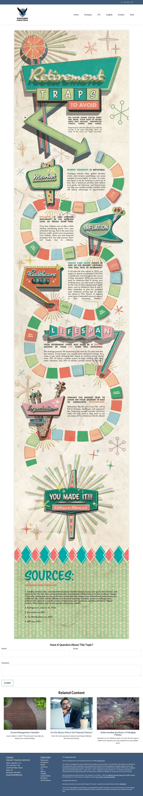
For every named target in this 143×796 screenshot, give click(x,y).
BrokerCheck (101, 761)
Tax (42, 769)
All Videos (44, 778)
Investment (44, 762)
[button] (88, 14)
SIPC (124, 784)
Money (43, 771)
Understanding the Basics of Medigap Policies (118, 733)
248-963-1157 (128, 2)
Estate (43, 764)
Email (75, 648)
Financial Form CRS (70, 757)
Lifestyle (43, 773)
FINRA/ (121, 784)
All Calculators (46, 780)
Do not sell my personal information (105, 777)
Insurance (44, 767)
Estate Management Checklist (25, 732)
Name (4, 648)
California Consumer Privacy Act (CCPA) (119, 775)
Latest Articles (45, 776)
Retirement (44, 760)
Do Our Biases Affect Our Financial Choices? (71, 732)
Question (5, 663)
